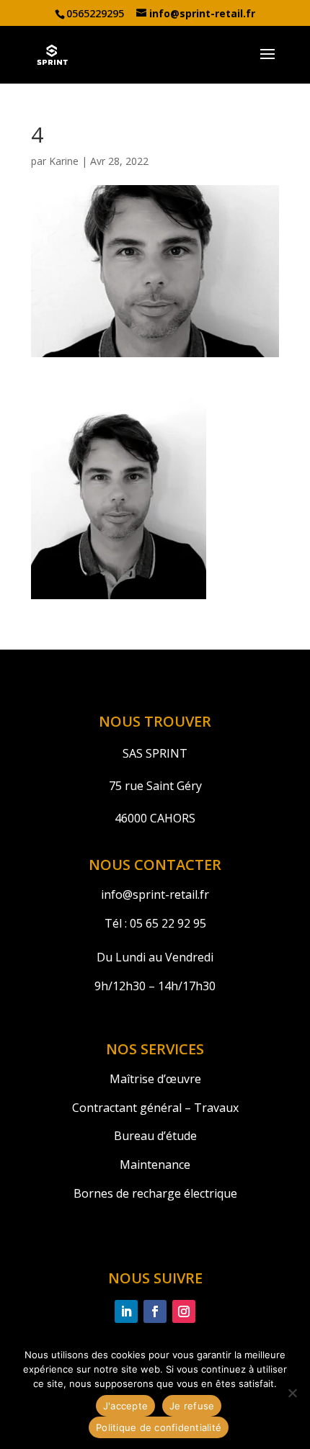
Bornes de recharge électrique (155, 1193)
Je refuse (191, 1406)
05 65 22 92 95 (166, 923)
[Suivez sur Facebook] (155, 1311)
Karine (64, 161)
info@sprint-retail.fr (155, 894)
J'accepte (125, 1406)
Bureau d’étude (155, 1136)
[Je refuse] (292, 1393)
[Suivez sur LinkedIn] (126, 1311)
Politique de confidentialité (158, 1427)
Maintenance (155, 1164)
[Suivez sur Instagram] (183, 1311)
